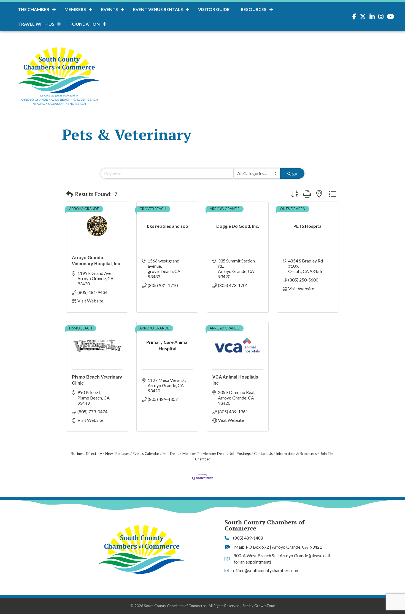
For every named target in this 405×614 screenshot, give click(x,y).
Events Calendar (146, 453)
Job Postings (240, 453)
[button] (69, 194)
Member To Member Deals (204, 453)
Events (109, 9)
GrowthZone (264, 606)
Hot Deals (171, 453)
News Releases (117, 453)
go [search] (294, 173)
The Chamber (33, 9)
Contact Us (263, 453)
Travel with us (36, 23)
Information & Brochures (296, 453)
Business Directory (86, 453)
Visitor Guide (213, 9)
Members (75, 9)
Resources (253, 9)
